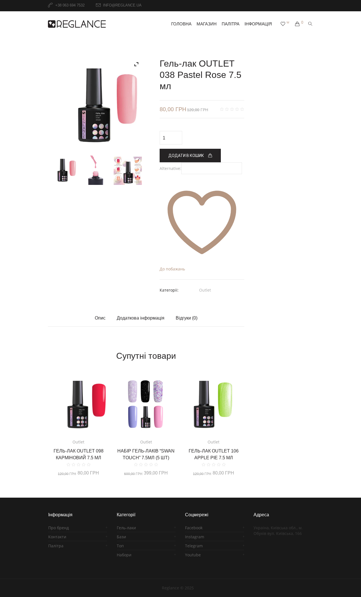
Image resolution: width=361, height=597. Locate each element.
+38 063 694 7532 (70, 5)
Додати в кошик (186, 155)
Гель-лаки (126, 527)
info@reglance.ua (122, 5)
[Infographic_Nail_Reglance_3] (127, 171)
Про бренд (58, 527)
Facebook (193, 527)
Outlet (205, 290)
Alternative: (170, 168)
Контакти (57, 536)
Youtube (193, 554)
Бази (121, 536)
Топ (120, 545)
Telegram (194, 545)
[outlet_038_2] (95, 170)
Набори (124, 554)
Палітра (55, 545)
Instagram (194, 536)
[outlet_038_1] (95, 105)
